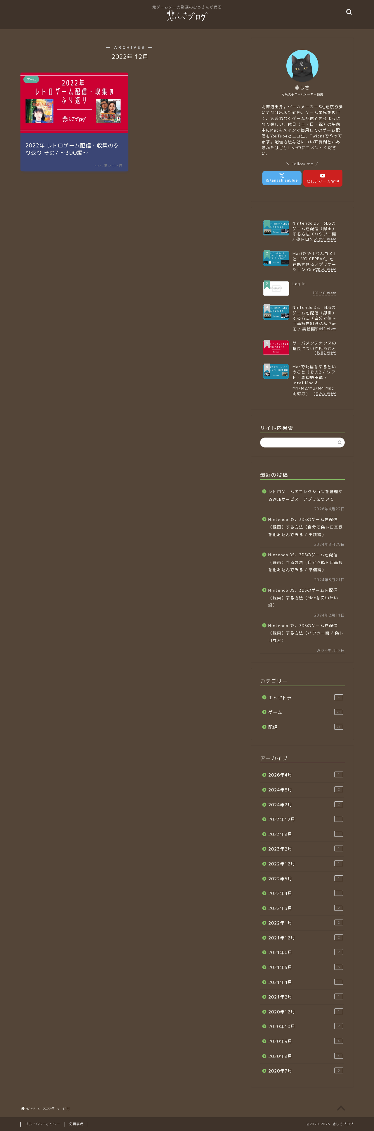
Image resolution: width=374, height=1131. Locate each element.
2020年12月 (304, 1012)
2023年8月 (304, 834)
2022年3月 (304, 908)
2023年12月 (304, 819)
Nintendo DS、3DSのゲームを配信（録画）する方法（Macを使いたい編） (303, 597)
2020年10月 (304, 1026)
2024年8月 (304, 790)
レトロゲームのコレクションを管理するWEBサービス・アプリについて (305, 495)
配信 (304, 727)
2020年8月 (304, 1056)
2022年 (49, 1108)
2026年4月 (304, 775)
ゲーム (304, 712)
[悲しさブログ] (187, 20)
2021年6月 (304, 952)
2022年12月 (304, 864)
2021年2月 (304, 997)
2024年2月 (304, 805)
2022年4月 (304, 893)
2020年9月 (304, 1041)
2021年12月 (304, 938)
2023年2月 (304, 849)
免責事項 (76, 1124)
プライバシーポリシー (42, 1124)
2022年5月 (304, 879)
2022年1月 (304, 923)
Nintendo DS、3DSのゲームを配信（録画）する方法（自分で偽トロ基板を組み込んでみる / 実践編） (305, 527)
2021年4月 (304, 982)
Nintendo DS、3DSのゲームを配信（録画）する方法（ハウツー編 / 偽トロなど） (306, 633)
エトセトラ (304, 698)
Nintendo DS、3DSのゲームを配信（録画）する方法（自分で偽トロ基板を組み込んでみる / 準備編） (305, 562)
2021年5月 (304, 967)
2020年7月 (304, 1071)
